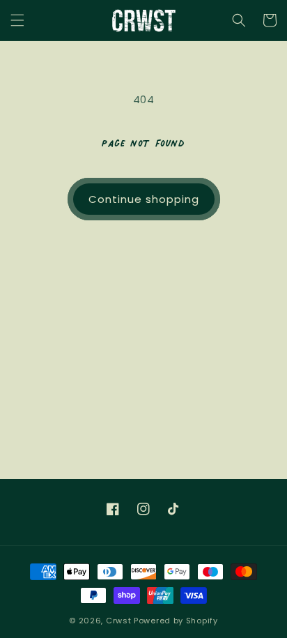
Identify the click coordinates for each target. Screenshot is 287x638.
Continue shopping (143, 199)
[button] (17, 20)
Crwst (119, 620)
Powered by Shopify (176, 620)
